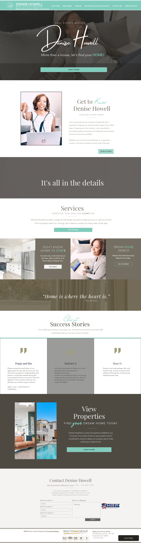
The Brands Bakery (53, 531)
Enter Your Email (46, 506)
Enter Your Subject (46, 513)
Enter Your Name (46, 500)
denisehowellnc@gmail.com (60, 485)
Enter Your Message (79, 500)
